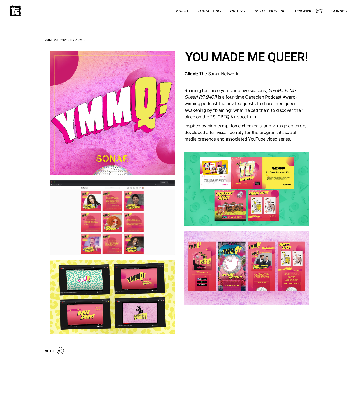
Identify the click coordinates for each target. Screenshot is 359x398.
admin (78, 40)
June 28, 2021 (56, 40)
